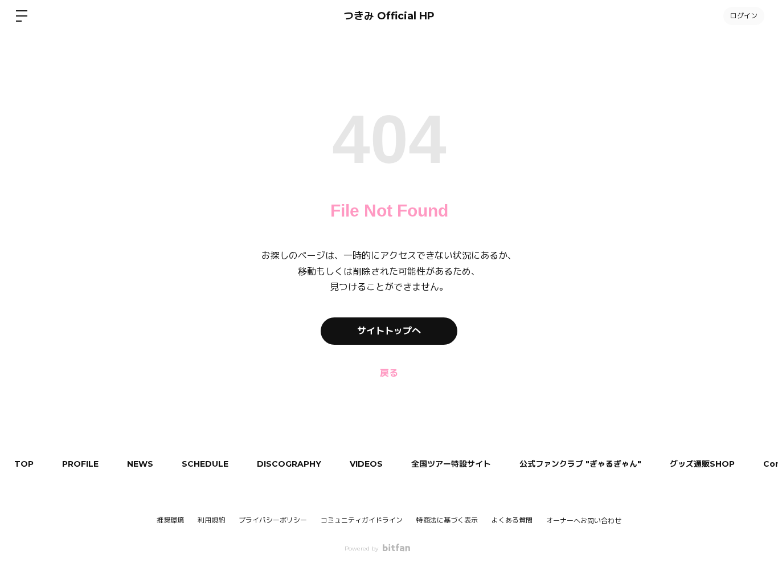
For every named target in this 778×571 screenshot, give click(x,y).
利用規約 (211, 520)
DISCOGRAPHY (289, 464)
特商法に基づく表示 (447, 520)
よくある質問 (512, 520)
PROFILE (80, 464)
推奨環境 (170, 520)
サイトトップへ (389, 330)
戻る (389, 373)
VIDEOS (366, 464)
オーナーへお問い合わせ (583, 520)
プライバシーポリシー (273, 520)
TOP (24, 464)
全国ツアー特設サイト (451, 464)
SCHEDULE (205, 464)
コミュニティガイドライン (362, 520)
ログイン (743, 15)
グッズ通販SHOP (702, 464)
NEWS (140, 464)
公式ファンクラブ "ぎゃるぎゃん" (580, 464)
